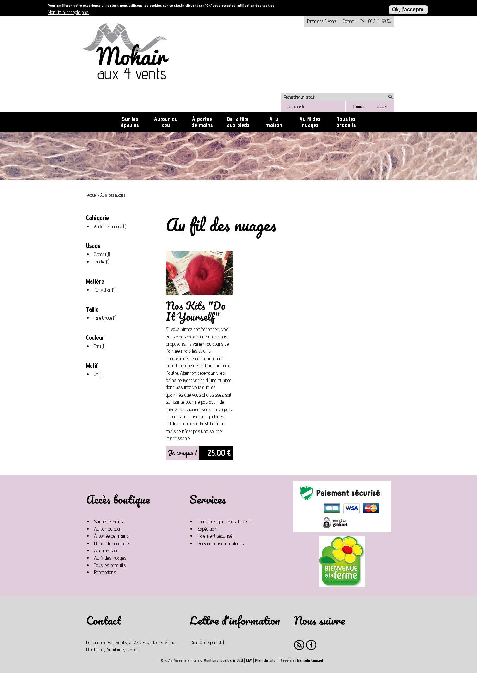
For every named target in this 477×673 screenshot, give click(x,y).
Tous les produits (346, 122)
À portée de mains (202, 122)
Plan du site (265, 660)
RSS (299, 645)
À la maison (273, 122)
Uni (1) (99, 375)
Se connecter (296, 106)
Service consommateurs (221, 543)
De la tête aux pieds (238, 122)
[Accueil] (128, 89)
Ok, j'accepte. (408, 9)
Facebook (311, 645)
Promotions (105, 572)
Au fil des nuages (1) (111, 227)
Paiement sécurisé (215, 536)
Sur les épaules (130, 122)
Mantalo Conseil (310, 660)
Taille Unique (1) (106, 318)
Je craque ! (182, 453)
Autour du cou (165, 122)
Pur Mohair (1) (106, 290)
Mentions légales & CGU (223, 660)
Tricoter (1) (103, 262)
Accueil (91, 195)
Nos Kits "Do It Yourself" (196, 311)
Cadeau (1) (103, 254)
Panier (358, 106)
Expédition (207, 529)
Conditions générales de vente (225, 522)
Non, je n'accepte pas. (68, 12)
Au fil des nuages (310, 122)
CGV (249, 660)
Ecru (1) (100, 346)
